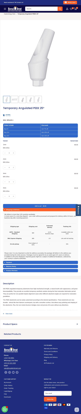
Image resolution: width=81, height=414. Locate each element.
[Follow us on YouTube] (13, 372)
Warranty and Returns (51, 348)
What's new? (72, 2)
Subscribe (50, 399)
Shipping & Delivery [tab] (12, 209)
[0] (75, 9)
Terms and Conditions (51, 351)
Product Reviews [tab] (11, 270)
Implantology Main (9, 14)
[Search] (60, 9)
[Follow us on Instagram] (9, 372)
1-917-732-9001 (9, 358)
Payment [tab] (9, 262)
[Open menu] (5, 9)
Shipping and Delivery (51, 357)
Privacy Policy (48, 354)
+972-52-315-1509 (10, 363)
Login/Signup (8, 391)
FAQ (5, 394)
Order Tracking (8, 388)
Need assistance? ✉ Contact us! (13, 2)
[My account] (67, 9)
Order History (8, 385)
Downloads (7, 397)
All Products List (49, 363)
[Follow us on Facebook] (5, 372)
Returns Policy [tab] (11, 266)
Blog (45, 360)
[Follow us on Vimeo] (17, 372)
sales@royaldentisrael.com (12, 368)
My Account (7, 382)
